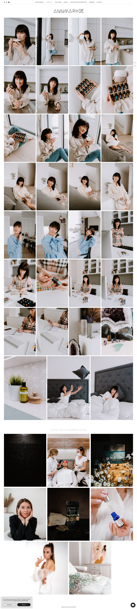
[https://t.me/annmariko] (9, 2)
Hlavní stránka (39, 2)
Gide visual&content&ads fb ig (78, 2)
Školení (66, 2)
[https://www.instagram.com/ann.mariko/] (4, 2)
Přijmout (24, 604)
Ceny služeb (58, 2)
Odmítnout (9, 604)
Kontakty (99, 2)
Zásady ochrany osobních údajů (68, 606)
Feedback (91, 2)
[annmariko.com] (68, 11)
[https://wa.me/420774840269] (6, 2)
